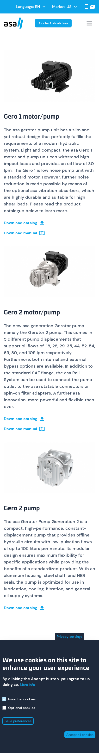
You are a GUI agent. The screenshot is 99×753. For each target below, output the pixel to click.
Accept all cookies (79, 735)
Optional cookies (21, 708)
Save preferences (18, 721)
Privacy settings (69, 636)
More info (27, 685)
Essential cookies (22, 699)
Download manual (20, 233)
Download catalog (20, 222)
